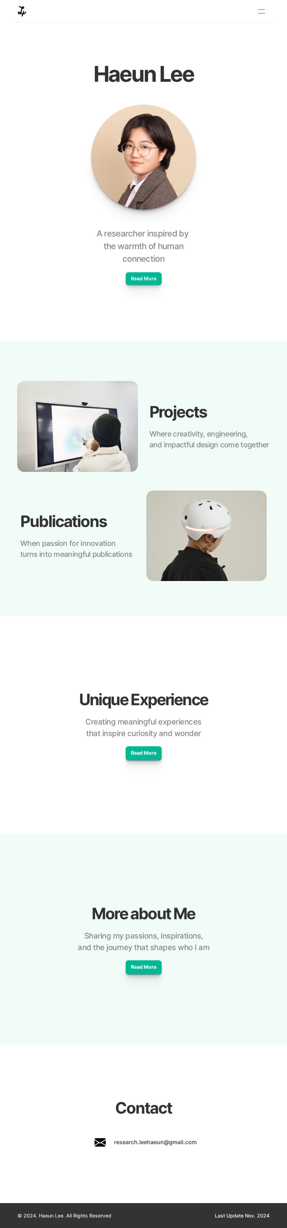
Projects (178, 411)
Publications (63, 521)
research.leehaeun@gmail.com (155, 1142)
